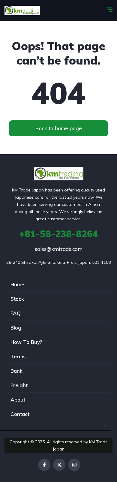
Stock (17, 299)
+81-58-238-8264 (58, 233)
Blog (15, 327)
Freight (19, 385)
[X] (59, 465)
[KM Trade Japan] (22, 10)
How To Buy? (26, 342)
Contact (19, 414)
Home (17, 284)
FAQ (15, 313)
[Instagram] (74, 465)
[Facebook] (44, 465)
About (17, 399)
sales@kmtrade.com (58, 249)
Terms (18, 356)
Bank (16, 371)
